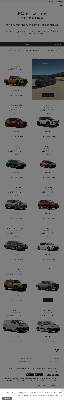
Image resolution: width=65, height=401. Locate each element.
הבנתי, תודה (7, 398)
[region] (32, 394)
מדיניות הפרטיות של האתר (23, 395)
